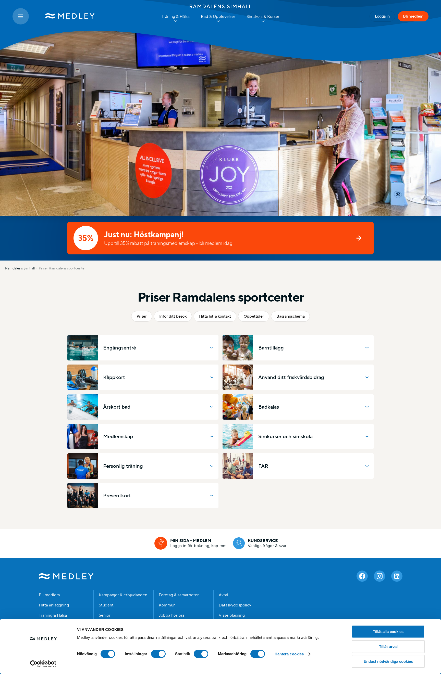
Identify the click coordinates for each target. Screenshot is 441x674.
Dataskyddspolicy (235, 605)
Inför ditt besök (173, 316)
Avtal (223, 595)
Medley (66, 576)
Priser (142, 316)
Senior (105, 615)
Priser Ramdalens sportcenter (62, 268)
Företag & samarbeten (179, 595)
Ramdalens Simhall (220, 6)
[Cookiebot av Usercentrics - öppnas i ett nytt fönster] (43, 664)
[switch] (158, 654)
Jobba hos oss (172, 615)
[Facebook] (362, 576)
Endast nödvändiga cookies (388, 661)
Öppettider (253, 316)
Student (106, 605)
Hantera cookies (289, 654)
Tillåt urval (388, 646)
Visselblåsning (232, 615)
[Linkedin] (396, 576)
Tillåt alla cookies (388, 631)
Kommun (167, 605)
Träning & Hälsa (53, 615)
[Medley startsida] (65, 16)
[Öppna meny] (21, 16)
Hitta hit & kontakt (215, 316)
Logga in (382, 16)
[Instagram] (379, 576)
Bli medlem (413, 16)
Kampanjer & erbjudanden (123, 595)
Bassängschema (290, 316)
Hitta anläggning (54, 605)
